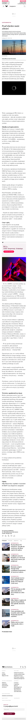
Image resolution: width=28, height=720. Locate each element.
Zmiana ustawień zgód (19, 674)
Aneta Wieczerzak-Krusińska (9, 58)
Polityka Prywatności (18, 672)
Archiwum (4, 687)
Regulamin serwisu (18, 675)
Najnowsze (16, 540)
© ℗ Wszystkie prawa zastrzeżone (10, 532)
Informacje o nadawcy (19, 677)
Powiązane (4, 540)
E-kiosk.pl (16, 682)
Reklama (4, 682)
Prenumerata (5, 685)
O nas (3, 672)
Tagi (21, 540)
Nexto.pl (16, 685)
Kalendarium (17, 698)
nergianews (13, 6)
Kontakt (4, 674)
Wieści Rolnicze (17, 690)
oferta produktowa (6, 700)
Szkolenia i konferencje (7, 695)
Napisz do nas (5, 675)
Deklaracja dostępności (19, 678)
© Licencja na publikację (7, 530)
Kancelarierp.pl (17, 688)
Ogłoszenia (4, 684)
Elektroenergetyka (6, 22)
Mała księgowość (18, 687)
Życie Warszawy (17, 691)
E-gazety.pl (16, 684)
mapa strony (5, 698)
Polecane (10, 540)
